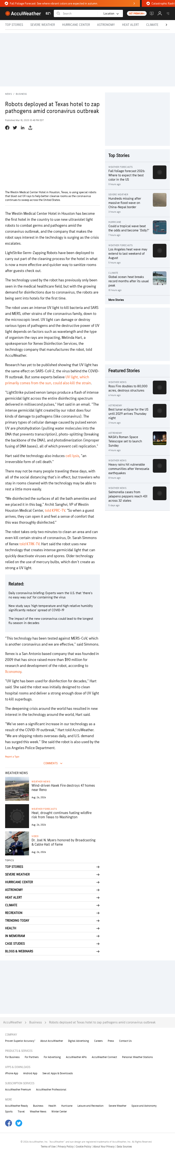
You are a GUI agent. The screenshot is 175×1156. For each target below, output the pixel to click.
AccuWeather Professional (51, 1089)
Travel (21, 1111)
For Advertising (52, 1057)
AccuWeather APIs (76, 1057)
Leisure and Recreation (90, 1106)
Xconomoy (13, 671)
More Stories (116, 300)
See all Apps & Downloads (57, 1073)
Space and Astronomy (144, 1106)
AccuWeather (12, 1022)
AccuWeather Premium (18, 1089)
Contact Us (125, 1041)
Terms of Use (48, 1146)
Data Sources (124, 1146)
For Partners (32, 1057)
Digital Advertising (78, 1041)
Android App (30, 1073)
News (8, 94)
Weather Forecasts (44, 809)
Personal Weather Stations (137, 1057)
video (35, 836)
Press (111, 1041)
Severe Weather (117, 1106)
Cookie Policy (84, 1146)
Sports (9, 1111)
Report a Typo (12, 756)
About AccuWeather (51, 1041)
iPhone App (11, 1073)
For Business (12, 1057)
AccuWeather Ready (16, 1106)
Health (52, 1106)
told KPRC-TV (55, 510)
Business (21, 94)
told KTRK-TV (29, 544)
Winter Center (59, 1111)
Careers (98, 1041)
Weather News (41, 781)
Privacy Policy (66, 1146)
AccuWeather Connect (104, 1057)
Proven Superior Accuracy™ (20, 1041)
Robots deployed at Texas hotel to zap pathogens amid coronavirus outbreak (102, 1022)
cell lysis (72, 456)
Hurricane (66, 1106)
